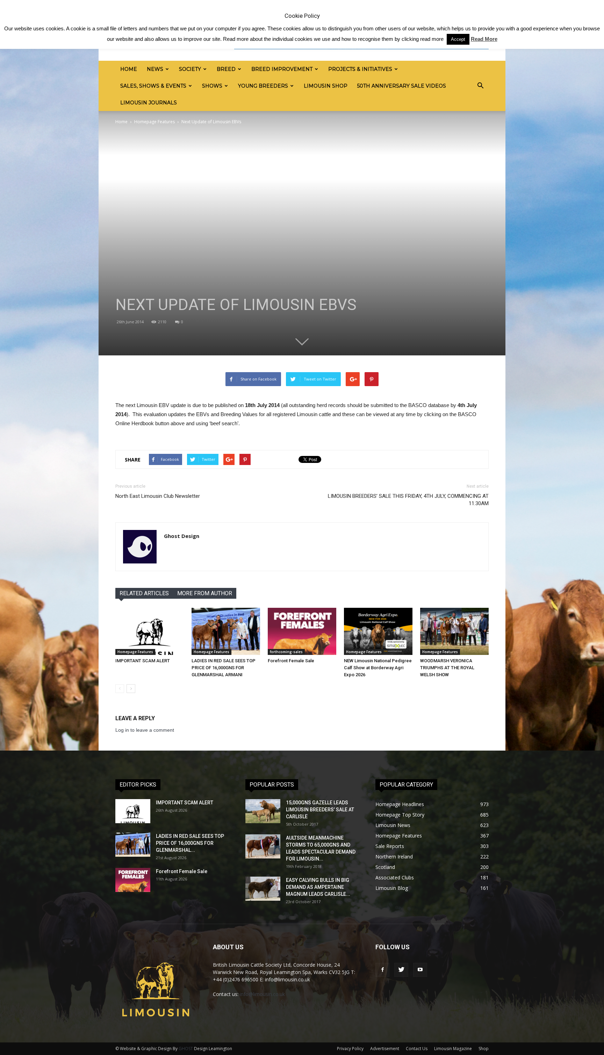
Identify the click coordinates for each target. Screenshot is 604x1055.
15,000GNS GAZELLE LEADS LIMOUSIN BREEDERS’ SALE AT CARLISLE (320, 809)
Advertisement (384, 1049)
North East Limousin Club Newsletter (157, 496)
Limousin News (392, 825)
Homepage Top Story (399, 814)
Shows (212, 86)
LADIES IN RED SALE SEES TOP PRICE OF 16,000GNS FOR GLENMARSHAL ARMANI (224, 667)
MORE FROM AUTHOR (204, 593)
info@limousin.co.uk (262, 994)
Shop (484, 1049)
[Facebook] (382, 970)
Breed (226, 69)
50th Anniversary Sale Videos (401, 86)
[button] (480, 86)
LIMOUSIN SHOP (325, 86)
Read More (484, 39)
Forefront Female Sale (291, 660)
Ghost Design (181, 535)
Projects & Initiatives (360, 69)
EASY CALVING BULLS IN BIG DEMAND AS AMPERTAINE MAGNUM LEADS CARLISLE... (318, 887)
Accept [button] (458, 39)
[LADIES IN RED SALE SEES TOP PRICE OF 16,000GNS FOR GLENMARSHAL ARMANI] (226, 631)
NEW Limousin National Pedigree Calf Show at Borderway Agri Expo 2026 (378, 667)
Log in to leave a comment (144, 730)
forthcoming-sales (286, 651)
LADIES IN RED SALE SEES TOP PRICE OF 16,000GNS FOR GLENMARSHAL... (190, 843)
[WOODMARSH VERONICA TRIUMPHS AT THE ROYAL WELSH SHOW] (454, 631)
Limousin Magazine (453, 1049)
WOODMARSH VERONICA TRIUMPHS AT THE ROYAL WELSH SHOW (447, 667)
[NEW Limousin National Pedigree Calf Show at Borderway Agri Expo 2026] (378, 631)
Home (128, 69)
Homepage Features (154, 122)
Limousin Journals (148, 102)
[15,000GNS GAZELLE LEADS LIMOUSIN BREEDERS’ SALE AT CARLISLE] (262, 811)
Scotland (385, 867)
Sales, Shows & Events (153, 86)
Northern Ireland (394, 856)
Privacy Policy (350, 1049)
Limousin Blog (391, 888)
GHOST (186, 1049)
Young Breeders (263, 86)
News (155, 69)
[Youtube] (420, 970)
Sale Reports (389, 846)
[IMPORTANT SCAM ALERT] (149, 631)
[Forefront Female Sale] (302, 631)
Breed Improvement (281, 69)
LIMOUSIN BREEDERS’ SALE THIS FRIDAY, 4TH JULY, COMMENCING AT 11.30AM (408, 500)
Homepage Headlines (399, 804)
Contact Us (416, 1049)
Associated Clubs (394, 877)
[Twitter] (401, 970)
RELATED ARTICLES (144, 593)
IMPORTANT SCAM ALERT (142, 660)
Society (190, 69)
